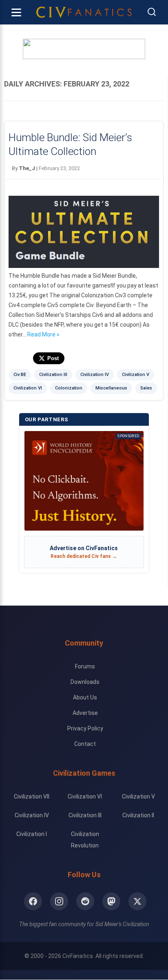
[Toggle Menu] (16, 12)
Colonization (68, 388)
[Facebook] (33, 901)
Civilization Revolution (85, 840)
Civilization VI (27, 388)
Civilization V (135, 374)
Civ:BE (19, 374)
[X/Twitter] (137, 901)
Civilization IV (94, 374)
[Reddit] (85, 901)
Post (53, 358)
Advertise (85, 713)
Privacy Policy (85, 728)
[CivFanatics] (84, 12)
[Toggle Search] (152, 12)
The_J (27, 168)
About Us (85, 697)
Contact (85, 744)
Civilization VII (31, 796)
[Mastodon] (111, 901)
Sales (146, 388)
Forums (85, 666)
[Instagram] (59, 901)
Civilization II (138, 815)
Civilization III (53, 374)
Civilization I (31, 834)
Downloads (85, 682)
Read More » (43, 334)
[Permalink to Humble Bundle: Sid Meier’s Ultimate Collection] (84, 266)
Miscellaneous (111, 388)
